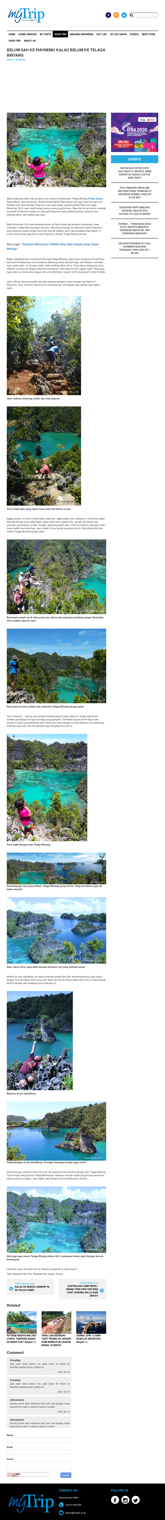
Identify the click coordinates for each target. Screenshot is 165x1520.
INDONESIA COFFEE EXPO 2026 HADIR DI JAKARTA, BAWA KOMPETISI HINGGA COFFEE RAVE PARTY (134, 172)
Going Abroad (28, 34)
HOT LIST (102, 34)
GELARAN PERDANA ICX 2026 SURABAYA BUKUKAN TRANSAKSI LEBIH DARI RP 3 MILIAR (134, 248)
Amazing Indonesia (81, 34)
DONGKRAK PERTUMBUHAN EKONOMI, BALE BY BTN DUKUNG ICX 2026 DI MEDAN (134, 210)
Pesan (10, 1459)
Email (10, 1447)
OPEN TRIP (15, 40)
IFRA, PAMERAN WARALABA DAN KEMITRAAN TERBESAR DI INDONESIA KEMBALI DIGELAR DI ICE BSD (134, 192)
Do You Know (118, 34)
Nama (10, 1435)
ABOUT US (30, 40)
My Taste (45, 34)
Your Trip (60, 34)
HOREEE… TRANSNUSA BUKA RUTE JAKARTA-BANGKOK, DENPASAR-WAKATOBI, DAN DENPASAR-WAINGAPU (134, 228)
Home (12, 34)
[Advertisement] (82, 85)
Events (134, 34)
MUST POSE (148, 34)
